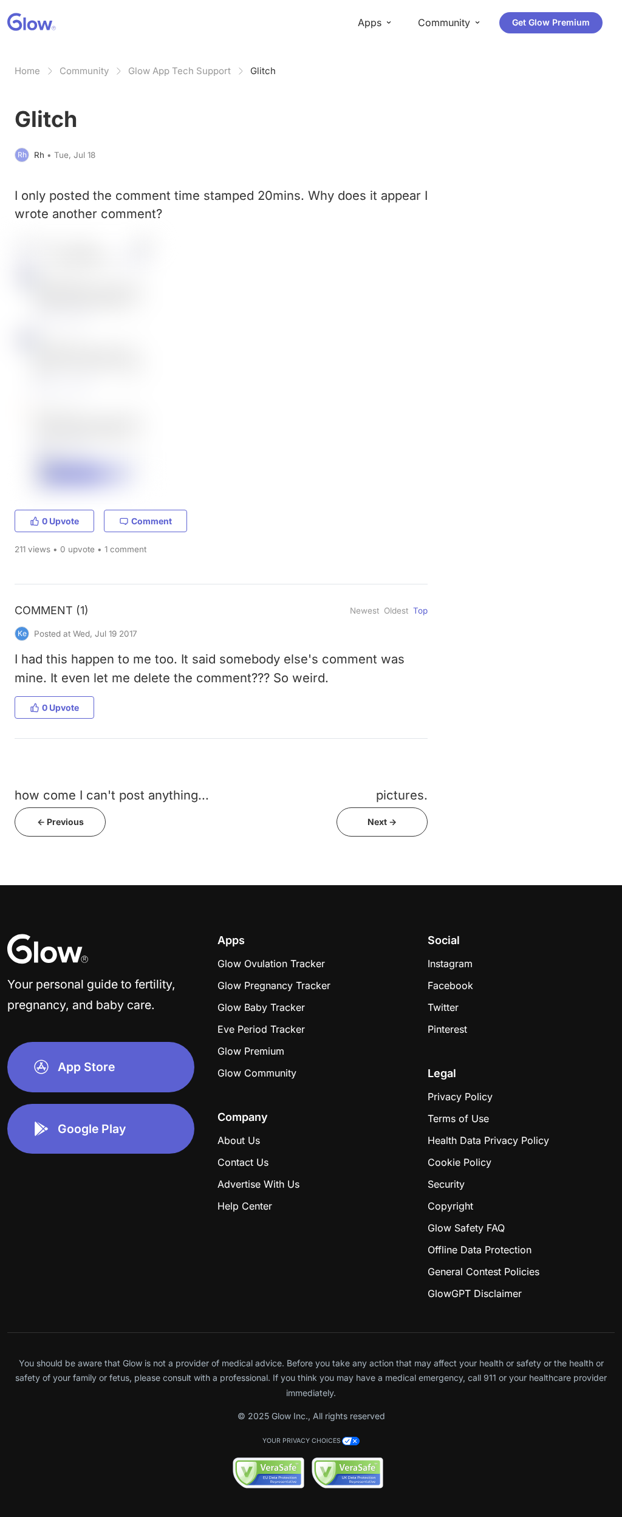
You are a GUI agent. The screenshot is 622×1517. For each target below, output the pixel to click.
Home (27, 71)
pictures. (402, 795)
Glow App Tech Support (179, 71)
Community (84, 71)
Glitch (263, 71)
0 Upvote (60, 521)
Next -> (382, 822)
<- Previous (60, 822)
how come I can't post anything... (112, 795)
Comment (151, 521)
